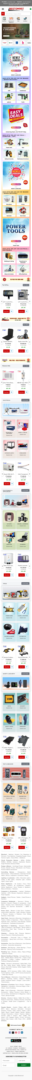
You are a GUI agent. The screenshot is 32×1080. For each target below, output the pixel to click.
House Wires (15, 858)
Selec (7, 1009)
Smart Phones (11, 897)
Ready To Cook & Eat (7, 999)
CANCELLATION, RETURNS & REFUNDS (20, 1053)
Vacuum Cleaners (6, 935)
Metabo (28, 1012)
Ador (20, 1015)
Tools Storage (21, 921)
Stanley (22, 1012)
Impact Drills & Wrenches (8, 912)
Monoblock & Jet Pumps (23, 868)
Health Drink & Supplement (17, 1001)
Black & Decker (12, 1015)
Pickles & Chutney (19, 999)
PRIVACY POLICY (10, 1051)
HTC (24, 1019)
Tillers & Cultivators (6, 927)
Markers (28, 984)
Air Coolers (18, 884)
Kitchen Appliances (6, 887)
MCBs (22, 860)
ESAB (24, 1015)
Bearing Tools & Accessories (15, 949)
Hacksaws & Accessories (17, 923)
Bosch (7, 1012)
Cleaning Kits (13, 933)
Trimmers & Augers (24, 929)
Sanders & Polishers (15, 914)
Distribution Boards (24, 862)
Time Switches (11, 856)
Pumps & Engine (5, 931)
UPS (9, 893)
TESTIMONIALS (22, 1048)
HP (7, 1017)
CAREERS (10, 1048)
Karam (3, 1017)
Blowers (28, 926)
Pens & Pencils (19, 984)
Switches (11, 854)
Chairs (3, 988)
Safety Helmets (21, 965)
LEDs (17, 878)
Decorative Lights (25, 878)
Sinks (19, 952)
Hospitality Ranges (21, 856)
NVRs (24, 971)
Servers (9, 903)
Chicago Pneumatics (7, 1014)
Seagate (11, 1017)
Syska (23, 1010)
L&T (29, 1007)
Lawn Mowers (17, 927)
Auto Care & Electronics (15, 943)
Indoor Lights (9, 881)
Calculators (12, 986)
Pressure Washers (24, 933)
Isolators (15, 862)
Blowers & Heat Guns (17, 910)
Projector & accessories (20, 903)
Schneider (20, 1009)
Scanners (20, 901)
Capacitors (14, 875)
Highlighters (4, 986)
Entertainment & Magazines (17, 994)
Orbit (14, 1010)
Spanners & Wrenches (15, 918)
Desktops (27, 891)
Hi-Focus (27, 1017)
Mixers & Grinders (6, 889)
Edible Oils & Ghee (24, 998)
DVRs (19, 971)
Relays (26, 875)
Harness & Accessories (12, 963)
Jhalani (16, 1014)
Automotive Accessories (14, 945)
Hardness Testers (12, 978)
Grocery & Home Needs (21, 992)
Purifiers (10, 885)
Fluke (19, 1019)
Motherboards (19, 905)
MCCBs (9, 862)
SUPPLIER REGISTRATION (10, 1049)
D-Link (22, 1017)
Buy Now (6, 311)
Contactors (21, 875)
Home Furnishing (11, 988)
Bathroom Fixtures (7, 953)
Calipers (21, 978)
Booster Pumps (10, 868)
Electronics (20, 990)
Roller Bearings (21, 947)
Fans (24, 884)
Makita (17, 1012)
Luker (28, 1010)
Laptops (21, 891)
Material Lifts (26, 959)
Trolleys (11, 959)
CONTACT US (23, 1049)
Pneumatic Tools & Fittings (19, 937)
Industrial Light (20, 879)
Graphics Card (10, 905)
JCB (16, 1019)
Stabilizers (22, 858)
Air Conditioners (18, 885)
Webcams (27, 893)
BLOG (11, 1046)
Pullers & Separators (13, 920)
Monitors (3, 903)
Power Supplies (5, 895)
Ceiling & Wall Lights (7, 879)
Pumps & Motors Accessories (9, 869)
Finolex (9, 1010)
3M (29, 1015)
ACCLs (8, 875)
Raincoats (8, 968)
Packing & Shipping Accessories (10, 961)
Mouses (14, 893)
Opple (3, 1012)
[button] (11, 311)
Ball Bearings (12, 947)
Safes (13, 973)
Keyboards (20, 893)
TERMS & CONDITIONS (19, 1051)
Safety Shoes (11, 965)
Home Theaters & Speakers (22, 887)
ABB (25, 1007)
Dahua (3, 1019)
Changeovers (21, 872)
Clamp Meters (23, 977)
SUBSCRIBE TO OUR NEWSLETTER (16, 1056)
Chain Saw (13, 929)
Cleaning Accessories (18, 935)
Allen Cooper (9, 1019)
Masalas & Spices (12, 998)
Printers (27, 901)
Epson (17, 1017)
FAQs (18, 1049)
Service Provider (10, 995)
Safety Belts (23, 963)
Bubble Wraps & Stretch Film (14, 957)
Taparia (22, 1014)
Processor (27, 905)
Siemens (13, 1009)
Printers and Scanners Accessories (12, 906)
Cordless (27, 910)
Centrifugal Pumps (18, 866)
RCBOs (3, 862)
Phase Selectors (14, 874)
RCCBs (28, 860)
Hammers (14, 921)
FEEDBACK (15, 1048)
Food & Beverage (11, 990)
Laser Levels (26, 980)
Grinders (23, 912)
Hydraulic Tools (5, 921)
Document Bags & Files (23, 986)
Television (15, 889)
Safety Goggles (22, 967)
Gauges (19, 980)
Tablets (19, 897)
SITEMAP (16, 1046)
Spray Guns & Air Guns (17, 939)
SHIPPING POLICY (7, 1053)
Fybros (19, 1010)
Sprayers (21, 926)
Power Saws (11, 916)
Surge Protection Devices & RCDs (10, 863)
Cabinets (4, 893)
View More (26, 285)
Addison (28, 1014)
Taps (9, 952)
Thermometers (5, 982)
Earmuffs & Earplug (11, 967)
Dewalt (12, 1012)
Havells (15, 1007)
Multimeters (15, 977)
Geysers (27, 885)
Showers (14, 952)
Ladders (18, 959)
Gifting (11, 992)
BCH (2, 1009)
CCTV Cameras (12, 971)
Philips (20, 1007)
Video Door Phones (7, 974)
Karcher (3, 1015)
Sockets (17, 854)
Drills (18, 912)
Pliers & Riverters (25, 920)
